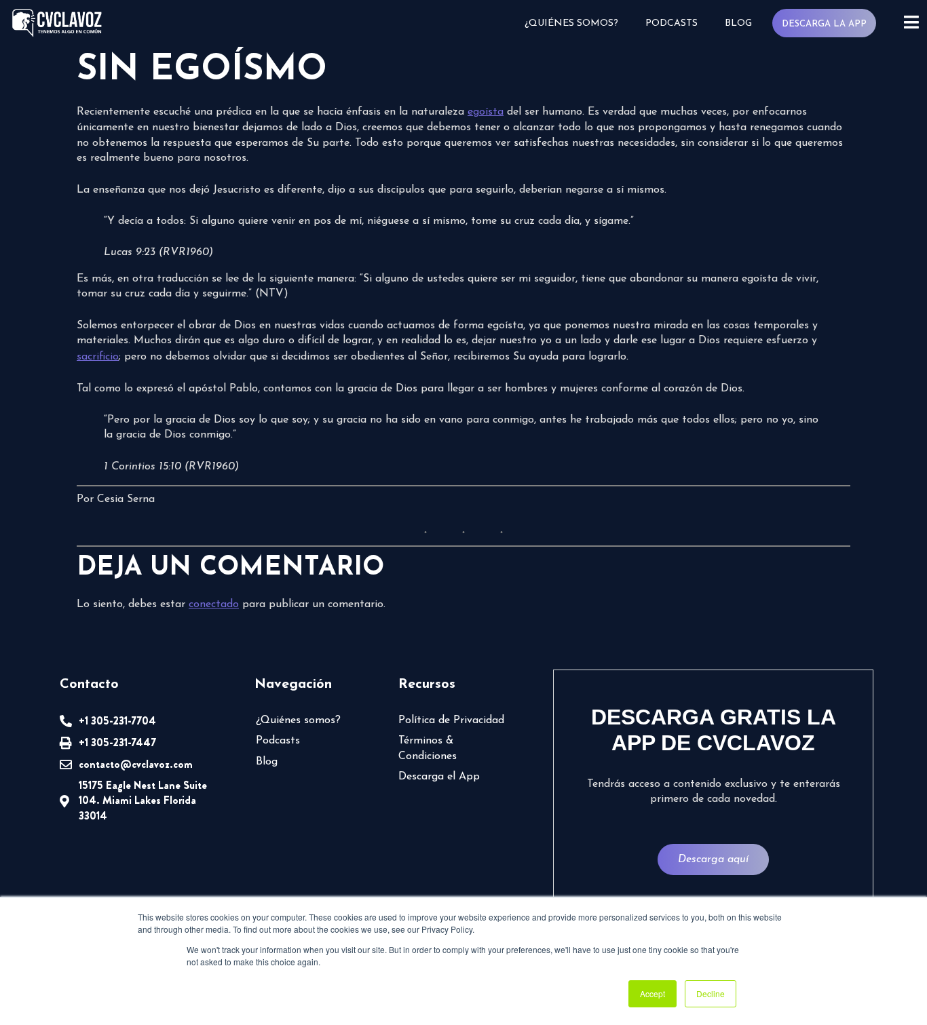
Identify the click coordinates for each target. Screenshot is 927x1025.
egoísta (486, 112)
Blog (738, 23)
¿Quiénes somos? (571, 23)
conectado (214, 604)
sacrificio (98, 356)
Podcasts (671, 23)
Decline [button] (710, 993)
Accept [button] (652, 993)
